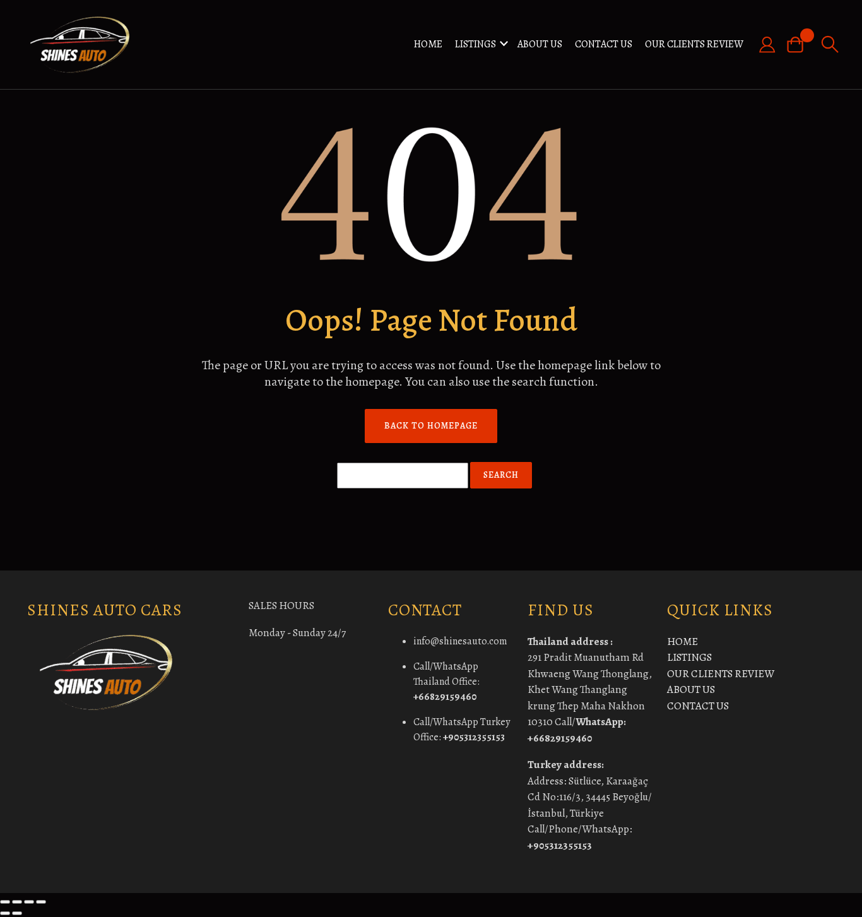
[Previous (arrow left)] (5, 913)
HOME (428, 44)
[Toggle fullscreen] (17, 902)
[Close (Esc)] (41, 902)
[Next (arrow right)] (17, 913)
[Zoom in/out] (5, 902)
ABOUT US (539, 44)
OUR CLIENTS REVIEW (694, 44)
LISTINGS (475, 44)
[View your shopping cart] (800, 44)
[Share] (29, 902)
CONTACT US (603, 44)
